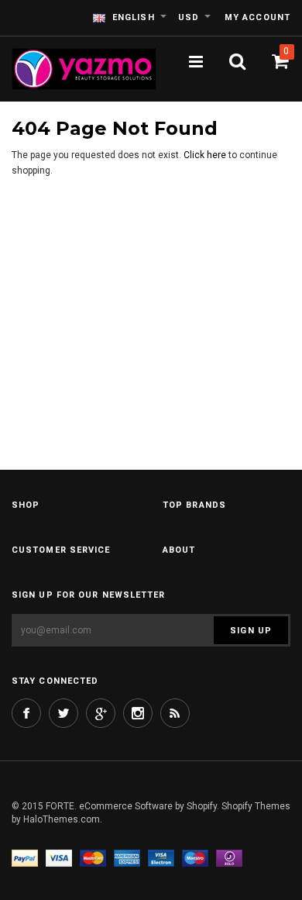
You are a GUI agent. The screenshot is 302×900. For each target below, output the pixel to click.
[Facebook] (26, 713)
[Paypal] (25, 858)
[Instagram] (138, 713)
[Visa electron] (161, 858)
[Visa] (59, 858)
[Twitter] (63, 713)
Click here (206, 155)
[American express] (127, 858)
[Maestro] (195, 858)
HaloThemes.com (61, 819)
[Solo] (229, 858)
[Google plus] (101, 713)
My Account (257, 17)
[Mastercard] (93, 858)
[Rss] (175, 713)
